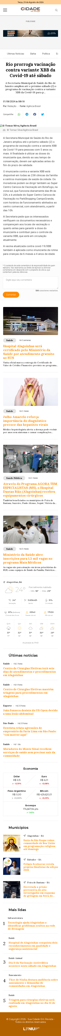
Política (46, 53)
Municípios (18, 828)
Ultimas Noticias (15, 53)
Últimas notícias (23, 655)
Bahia (33, 53)
